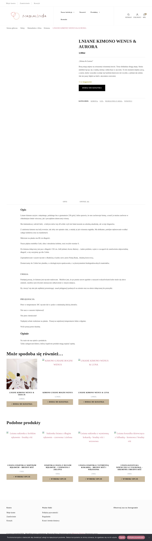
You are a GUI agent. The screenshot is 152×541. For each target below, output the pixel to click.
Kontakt (64, 19)
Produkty (94, 12)
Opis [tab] (65, 202)
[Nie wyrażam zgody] (149, 537)
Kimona (94, 101)
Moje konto (11, 3)
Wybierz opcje (22, 477)
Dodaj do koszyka (92, 88)
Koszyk (37, 3)
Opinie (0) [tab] (84, 202)
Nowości (82, 12)
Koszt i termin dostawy (50, 521)
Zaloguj (137, 17)
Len (101, 101)
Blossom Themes (78, 534)
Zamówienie (25, 3)
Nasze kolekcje (66, 12)
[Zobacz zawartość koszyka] (144, 15)
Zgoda (122, 537)
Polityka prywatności (50, 513)
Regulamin (46, 517)
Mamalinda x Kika (113, 101)
